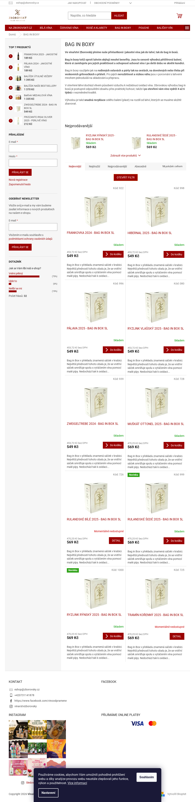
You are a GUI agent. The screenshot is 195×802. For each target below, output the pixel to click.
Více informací (77, 783)
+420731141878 (24, 695)
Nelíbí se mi (15, 288)
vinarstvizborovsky (25, 706)
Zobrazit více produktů (123, 155)
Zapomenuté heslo (20, 184)
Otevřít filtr (126, 177)
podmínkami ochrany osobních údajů (30, 238)
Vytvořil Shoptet (176, 794)
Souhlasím (146, 777)
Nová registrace (18, 179)
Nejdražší (94, 166)
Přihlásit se (20, 172)
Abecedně (140, 166)
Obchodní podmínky (107, 3)
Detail (116, 540)
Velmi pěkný (16, 273)
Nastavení (48, 793)
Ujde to (13, 281)
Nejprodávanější (117, 166)
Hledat (119, 15)
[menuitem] (20, 28)
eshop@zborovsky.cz (27, 689)
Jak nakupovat (77, 3)
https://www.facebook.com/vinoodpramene (40, 700)
